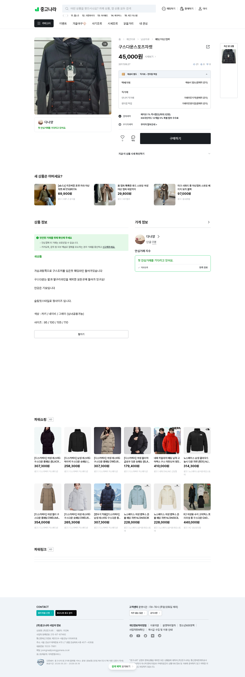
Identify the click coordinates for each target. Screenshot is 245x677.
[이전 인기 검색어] (63, 15)
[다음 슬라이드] (104, 75)
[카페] (145, 636)
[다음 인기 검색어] (67, 15)
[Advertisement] (122, 377)
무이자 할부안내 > (149, 124)
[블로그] (152, 636)
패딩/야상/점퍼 (162, 39)
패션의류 (130, 39)
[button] (208, 47)
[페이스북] (131, 636)
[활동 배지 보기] (158, 236)
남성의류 (145, 39)
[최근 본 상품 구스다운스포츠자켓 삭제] (233, 51)
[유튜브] (138, 636)
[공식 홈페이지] (160, 635)
